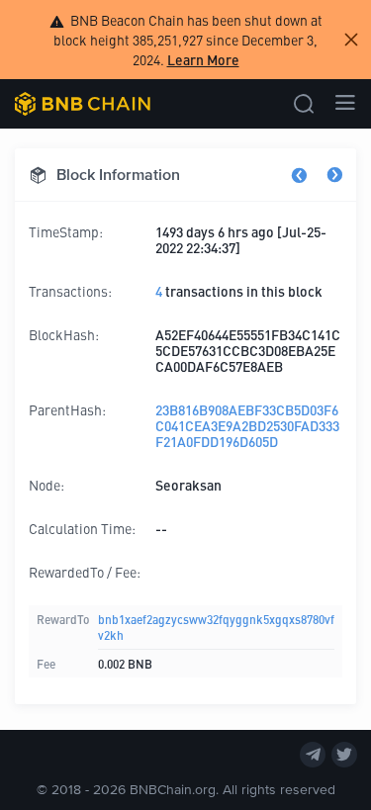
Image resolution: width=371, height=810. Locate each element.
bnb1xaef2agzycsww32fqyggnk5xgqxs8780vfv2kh (216, 626)
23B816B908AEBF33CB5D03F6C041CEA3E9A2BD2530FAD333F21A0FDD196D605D (247, 425)
